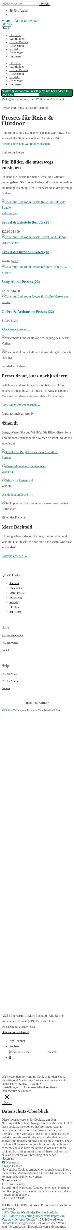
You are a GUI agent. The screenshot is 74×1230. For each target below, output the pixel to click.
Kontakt (14, 49)
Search (44, 3)
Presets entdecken (13, 143)
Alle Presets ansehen (16, 329)
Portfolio (52, 1212)
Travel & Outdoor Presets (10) (26, 252)
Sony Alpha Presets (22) (21, 282)
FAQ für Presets (10, 642)
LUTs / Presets (18, 42)
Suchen (14, 1046)
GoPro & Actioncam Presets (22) (28, 312)
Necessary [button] (8, 1158)
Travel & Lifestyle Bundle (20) (26, 222)
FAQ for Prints (9, 673)
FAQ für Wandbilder (12, 635)
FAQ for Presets (10, 681)
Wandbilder (16, 38)
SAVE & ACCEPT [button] (14, 1198)
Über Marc (16, 53)
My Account (17, 1040)
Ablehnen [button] (29, 1087)
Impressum (16, 56)
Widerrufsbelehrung (21, 1216)
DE (4, 24)
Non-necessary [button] (11, 1180)
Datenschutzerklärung (15, 1032)
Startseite (15, 35)
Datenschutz (42, 1216)
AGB (5, 1015)
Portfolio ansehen (14, 556)
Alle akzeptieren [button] (47, 1087)
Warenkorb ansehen (26, 94)
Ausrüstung (16, 45)
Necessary (12, 1162)
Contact (6, 688)
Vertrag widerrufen (13, 1219)
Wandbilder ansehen (37, 143)
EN (10, 24)
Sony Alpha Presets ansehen (21, 405)
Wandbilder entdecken (17, 494)
